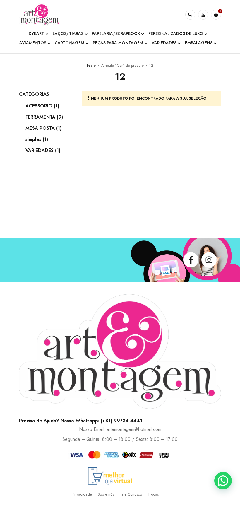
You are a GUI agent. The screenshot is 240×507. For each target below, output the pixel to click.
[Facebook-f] (190, 259)
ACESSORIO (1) (42, 106)
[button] (223, 480)
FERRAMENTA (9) (44, 117)
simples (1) (36, 139)
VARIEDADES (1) (42, 150)
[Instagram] (209, 259)
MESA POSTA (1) (43, 128)
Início (91, 65)
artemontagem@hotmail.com (134, 429)
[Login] (203, 15)
